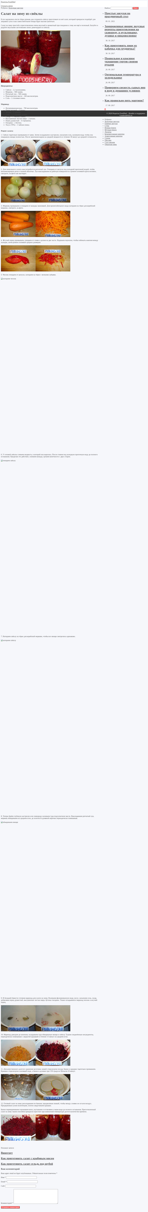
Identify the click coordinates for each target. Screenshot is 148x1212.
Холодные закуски (15, 8)
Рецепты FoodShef (8, 2)
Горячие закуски (111, 124)
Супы (107, 126)
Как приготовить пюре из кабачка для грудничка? (121, 47)
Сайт (3, 1186)
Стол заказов (110, 142)
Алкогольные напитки (113, 136)
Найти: (107, 8)
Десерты (108, 132)
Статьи (107, 138)
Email (4, 1182)
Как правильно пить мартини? (124, 100)
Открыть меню (7, 6)
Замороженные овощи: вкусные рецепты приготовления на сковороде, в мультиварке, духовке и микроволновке (125, 31)
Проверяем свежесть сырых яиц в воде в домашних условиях (125, 89)
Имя (3, 1177)
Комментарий (7, 1203)
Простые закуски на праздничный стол (117, 15)
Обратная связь (111, 144)
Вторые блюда (110, 128)
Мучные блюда (111, 130)
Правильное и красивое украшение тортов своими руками (121, 61)
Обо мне (108, 140)
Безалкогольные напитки (114, 134)
